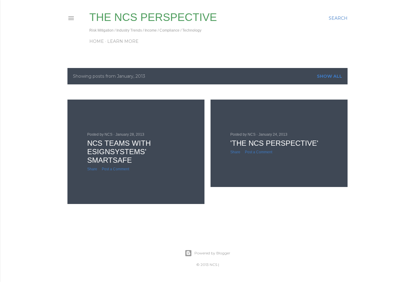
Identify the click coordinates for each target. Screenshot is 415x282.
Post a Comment (115, 169)
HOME (96, 41)
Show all (329, 76)
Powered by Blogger (212, 253)
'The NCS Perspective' (274, 143)
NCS (213, 264)
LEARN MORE (123, 41)
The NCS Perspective (153, 17)
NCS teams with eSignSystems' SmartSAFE (119, 151)
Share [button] (92, 169)
